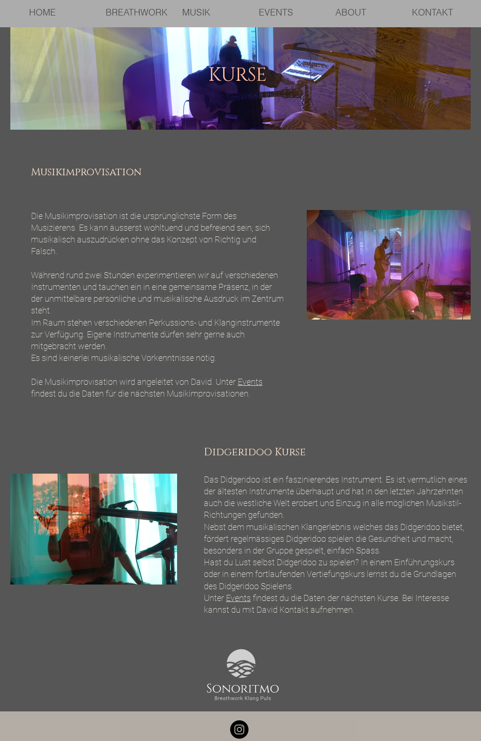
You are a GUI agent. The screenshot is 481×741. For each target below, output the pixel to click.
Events (250, 382)
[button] (136, 12)
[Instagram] (239, 729)
